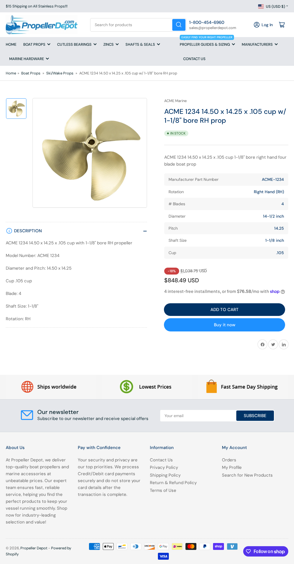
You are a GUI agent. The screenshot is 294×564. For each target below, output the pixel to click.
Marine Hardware (26, 58)
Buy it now (224, 325)
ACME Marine (175, 100)
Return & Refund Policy (173, 483)
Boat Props (34, 44)
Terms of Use (163, 490)
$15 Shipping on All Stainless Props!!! (36, 6)
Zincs (108, 44)
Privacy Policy (164, 467)
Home (11, 44)
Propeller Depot (33, 548)
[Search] (179, 24)
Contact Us (194, 58)
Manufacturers (257, 44)
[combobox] (138, 25)
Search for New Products (247, 475)
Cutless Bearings (74, 44)
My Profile (232, 467)
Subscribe (255, 416)
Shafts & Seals (140, 44)
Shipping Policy (165, 475)
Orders (229, 460)
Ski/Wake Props (60, 73)
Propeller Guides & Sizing (206, 42)
